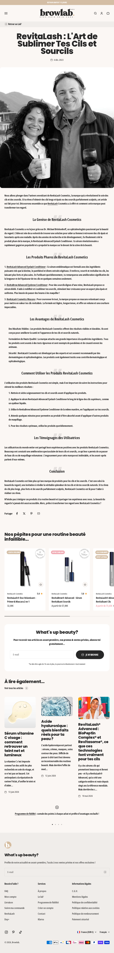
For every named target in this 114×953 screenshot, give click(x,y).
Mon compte (10, 896)
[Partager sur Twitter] (24, 513)
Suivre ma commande (14, 908)
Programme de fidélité (25, 813)
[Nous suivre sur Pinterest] (13, 932)
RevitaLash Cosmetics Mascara (21, 299)
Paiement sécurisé (80, 919)
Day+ (6, 919)
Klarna (41, 919)
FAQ (6, 891)
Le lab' (41, 896)
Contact (41, 913)
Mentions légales (80, 896)
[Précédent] (26, 2)
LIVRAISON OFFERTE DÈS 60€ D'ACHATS (57, 2)
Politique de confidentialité (84, 902)
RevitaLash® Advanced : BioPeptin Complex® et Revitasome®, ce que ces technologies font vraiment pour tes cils (93, 742)
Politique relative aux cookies (86, 908)
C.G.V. (75, 891)
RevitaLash (53, 203)
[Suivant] (87, 2)
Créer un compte (45, 908)
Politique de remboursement (85, 913)
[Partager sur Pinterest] (31, 513)
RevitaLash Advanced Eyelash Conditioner (26, 266)
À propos (42, 891)
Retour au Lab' (15, 24)
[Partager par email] (38, 513)
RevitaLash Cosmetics (15, 593)
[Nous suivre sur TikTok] (20, 932)
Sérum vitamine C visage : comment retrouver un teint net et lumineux (19, 744)
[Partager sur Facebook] (17, 513)
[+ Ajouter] (40, 584)
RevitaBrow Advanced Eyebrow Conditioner (27, 285)
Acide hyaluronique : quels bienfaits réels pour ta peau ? (54, 730)
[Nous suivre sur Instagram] (6, 932)
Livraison (8, 902)
